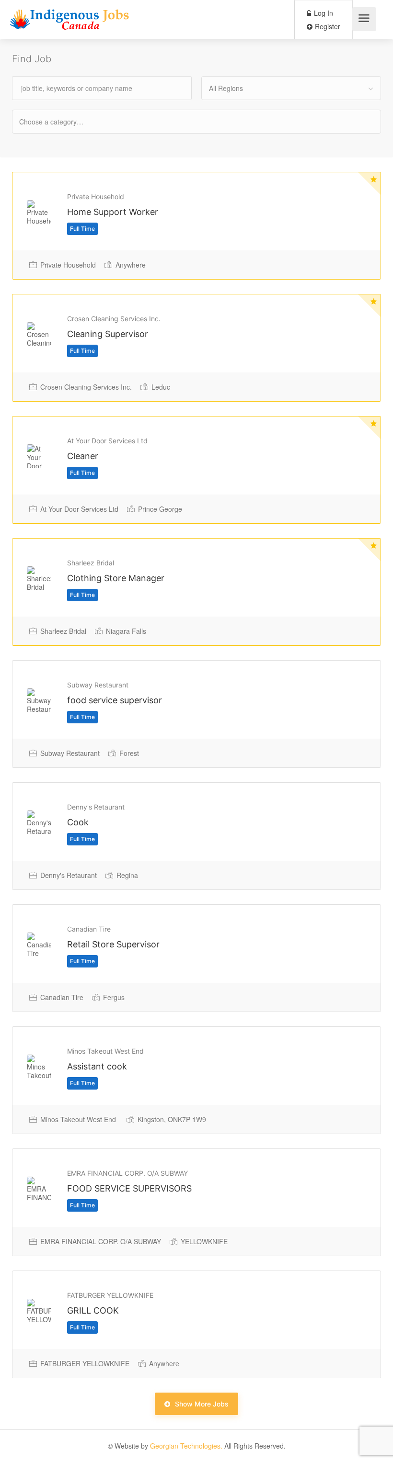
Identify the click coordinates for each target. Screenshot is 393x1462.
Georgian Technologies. (186, 1446)
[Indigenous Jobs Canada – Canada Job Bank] (70, 21)
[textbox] (59, 121)
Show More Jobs (202, 1404)
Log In (322, 13)
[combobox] (291, 88)
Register (326, 26)
